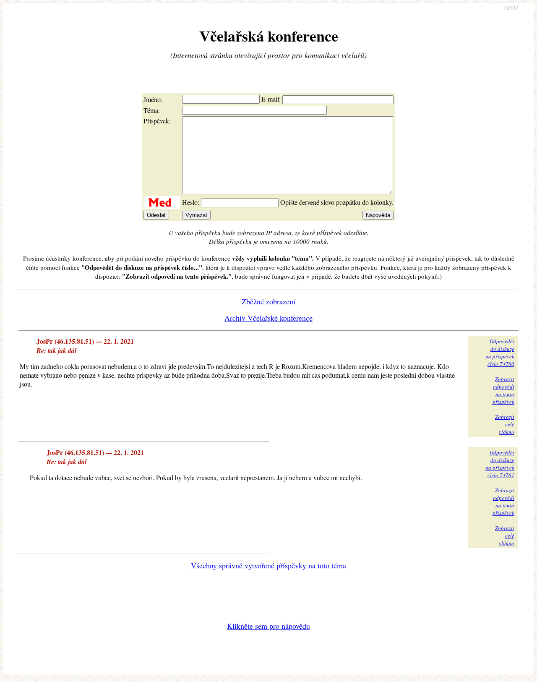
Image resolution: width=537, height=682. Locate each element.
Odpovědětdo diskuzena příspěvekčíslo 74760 (499, 352)
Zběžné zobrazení (268, 301)
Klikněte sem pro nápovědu (268, 626)
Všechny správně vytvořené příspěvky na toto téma (268, 565)
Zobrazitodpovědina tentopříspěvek (503, 390)
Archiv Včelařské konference (268, 318)
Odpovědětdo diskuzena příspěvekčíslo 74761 (499, 464)
